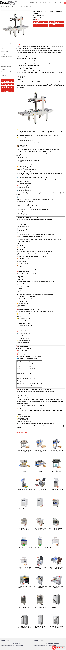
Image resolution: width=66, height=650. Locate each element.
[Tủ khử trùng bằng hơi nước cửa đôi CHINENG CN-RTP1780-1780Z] (56, 630)
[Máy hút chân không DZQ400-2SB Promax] (56, 531)
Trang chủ (32, 2)
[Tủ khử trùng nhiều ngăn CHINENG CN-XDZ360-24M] (40, 630)
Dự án (55, 2)
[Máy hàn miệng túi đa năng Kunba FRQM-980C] (24, 453)
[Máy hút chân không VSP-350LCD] (40, 492)
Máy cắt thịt (3, 64)
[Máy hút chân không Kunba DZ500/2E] (24, 511)
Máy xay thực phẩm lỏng (6, 51)
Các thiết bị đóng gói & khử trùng (25, 6)
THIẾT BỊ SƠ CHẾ (11, 6)
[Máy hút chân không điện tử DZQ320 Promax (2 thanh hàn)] (24, 589)
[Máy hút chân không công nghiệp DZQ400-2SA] (24, 531)
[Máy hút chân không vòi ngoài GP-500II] (56, 589)
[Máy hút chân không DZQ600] (56, 492)
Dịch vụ (50, 2)
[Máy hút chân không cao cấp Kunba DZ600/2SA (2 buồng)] (56, 550)
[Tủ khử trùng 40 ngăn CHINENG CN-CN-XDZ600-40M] (56, 609)
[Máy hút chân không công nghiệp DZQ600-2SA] (40, 531)
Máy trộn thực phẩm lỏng (6, 56)
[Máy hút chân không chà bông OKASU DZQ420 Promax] (24, 609)
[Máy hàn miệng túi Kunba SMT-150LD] (56, 453)
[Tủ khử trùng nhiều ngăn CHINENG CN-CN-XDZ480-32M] (24, 630)
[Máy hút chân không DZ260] (56, 511)
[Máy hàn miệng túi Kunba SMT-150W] (40, 472)
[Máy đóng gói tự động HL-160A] (24, 492)
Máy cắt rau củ (4, 59)
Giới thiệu (38, 2)
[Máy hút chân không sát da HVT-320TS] (40, 569)
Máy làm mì (3, 69)
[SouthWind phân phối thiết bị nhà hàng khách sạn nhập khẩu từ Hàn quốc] (8, 4)
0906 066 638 (40, 22)
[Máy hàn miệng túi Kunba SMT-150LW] (24, 472)
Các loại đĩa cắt (4, 61)
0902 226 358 (55, 22)
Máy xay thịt (3, 77)
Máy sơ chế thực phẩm (6, 66)
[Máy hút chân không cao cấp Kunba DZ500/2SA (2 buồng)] (24, 569)
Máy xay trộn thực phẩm (6, 54)
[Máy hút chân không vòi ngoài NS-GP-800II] (40, 589)
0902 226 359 (55, 26)
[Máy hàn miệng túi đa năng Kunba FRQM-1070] (40, 453)
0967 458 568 (40, 26)
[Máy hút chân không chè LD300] (24, 550)
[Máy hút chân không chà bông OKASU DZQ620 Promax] (40, 609)
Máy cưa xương (4, 75)
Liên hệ (60, 2)
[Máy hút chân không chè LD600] (40, 550)
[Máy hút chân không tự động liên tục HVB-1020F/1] (56, 569)
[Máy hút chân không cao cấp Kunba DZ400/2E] (40, 511)
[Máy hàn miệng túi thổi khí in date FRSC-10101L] (56, 472)
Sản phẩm (45, 2)
